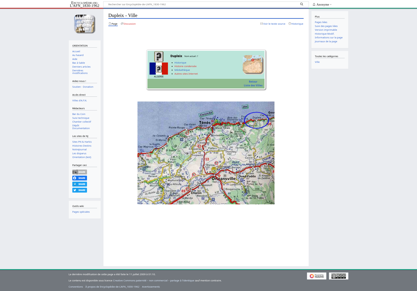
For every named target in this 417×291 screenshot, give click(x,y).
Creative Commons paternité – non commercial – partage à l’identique (153, 280)
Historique (180, 62)
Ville (317, 61)
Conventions (76, 286)
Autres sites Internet (186, 73)
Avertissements (151, 286)
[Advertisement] (206, 236)
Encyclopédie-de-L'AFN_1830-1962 (84, 4)
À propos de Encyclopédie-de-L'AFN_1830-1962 (112, 286)
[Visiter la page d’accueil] (84, 24)
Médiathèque (182, 69)
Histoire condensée (185, 66)
